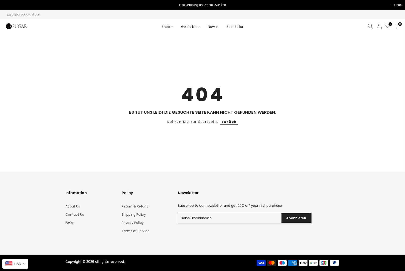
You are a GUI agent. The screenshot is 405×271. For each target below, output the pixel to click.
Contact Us (74, 214)
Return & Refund (135, 206)
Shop (166, 26)
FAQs (69, 222)
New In (213, 26)
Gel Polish (189, 26)
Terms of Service (136, 231)
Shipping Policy (134, 214)
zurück (229, 121)
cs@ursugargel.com (26, 14)
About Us (72, 206)
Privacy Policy (133, 222)
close (10, 5)
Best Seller (235, 26)
